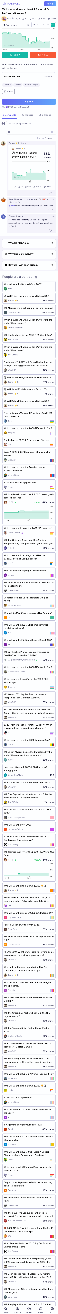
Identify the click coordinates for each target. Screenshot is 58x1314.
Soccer (18, 84)
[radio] (33, 25)
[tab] (9, 115)
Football (7, 84)
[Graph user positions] (28, 24)
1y (19, 202)
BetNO (41, 55)
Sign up (50, 3)
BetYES (14, 55)
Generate (48, 76)
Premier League (31, 84)
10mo (23, 143)
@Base (11, 205)
